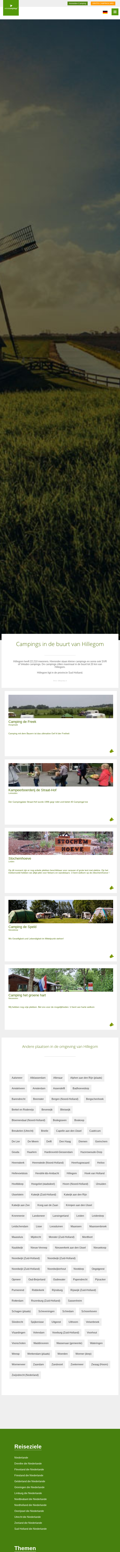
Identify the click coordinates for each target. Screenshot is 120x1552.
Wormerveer (18, 1364)
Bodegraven (60, 1120)
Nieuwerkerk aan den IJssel (70, 1247)
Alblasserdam (37, 1077)
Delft (49, 1141)
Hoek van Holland (95, 1173)
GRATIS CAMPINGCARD (103, 3)
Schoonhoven (89, 1311)
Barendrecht (18, 1099)
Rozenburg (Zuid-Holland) (45, 1300)
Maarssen (76, 1226)
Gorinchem (101, 1141)
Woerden (63, 1353)
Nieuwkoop (100, 1247)
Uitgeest (56, 1322)
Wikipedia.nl (62, 681)
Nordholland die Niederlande (30, 1505)
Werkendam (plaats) (38, 1353)
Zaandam (38, 1364)
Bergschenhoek (95, 1099)
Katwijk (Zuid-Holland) (43, 1194)
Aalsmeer (17, 1077)
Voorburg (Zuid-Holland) (65, 1332)
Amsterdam (39, 1088)
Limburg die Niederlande (28, 1493)
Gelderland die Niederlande (29, 1481)
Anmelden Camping (77, 3)
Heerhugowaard (80, 1162)
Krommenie (18, 1215)
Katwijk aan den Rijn (75, 1194)
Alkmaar (57, 1077)
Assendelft (59, 1088)
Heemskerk (18, 1162)
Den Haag (65, 1141)
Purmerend (18, 1290)
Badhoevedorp (81, 1088)
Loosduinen (56, 1226)
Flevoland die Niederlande (29, 1469)
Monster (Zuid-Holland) (61, 1237)
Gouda (15, 1152)
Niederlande (21, 1457)
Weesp (16, 1353)
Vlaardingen (18, 1332)
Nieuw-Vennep (39, 1247)
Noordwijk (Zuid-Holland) (26, 1258)
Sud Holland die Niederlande (30, 1528)
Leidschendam (20, 1226)
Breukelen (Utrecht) (22, 1131)
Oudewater (59, 1279)
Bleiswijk (65, 1109)
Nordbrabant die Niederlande (30, 1499)
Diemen (83, 1141)
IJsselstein (17, 1194)
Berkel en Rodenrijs (23, 1109)
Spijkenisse (37, 1322)
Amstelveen (18, 1088)
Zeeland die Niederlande (28, 1523)
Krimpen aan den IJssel (79, 1205)
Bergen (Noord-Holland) (65, 1099)
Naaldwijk (17, 1247)
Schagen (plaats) (21, 1311)
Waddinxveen (41, 1343)
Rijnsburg (57, 1290)
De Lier (16, 1141)
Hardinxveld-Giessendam (58, 1152)
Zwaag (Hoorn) (99, 1364)
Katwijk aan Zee (21, 1205)
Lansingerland (61, 1215)
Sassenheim (75, 1300)
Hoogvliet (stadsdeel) (43, 1184)
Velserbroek (92, 1322)
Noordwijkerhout (57, 1269)
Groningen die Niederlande (29, 1487)
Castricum (95, 1131)
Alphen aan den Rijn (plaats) (86, 1077)
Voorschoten (19, 1343)
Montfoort (87, 1237)
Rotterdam (17, 1300)
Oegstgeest (98, 1269)
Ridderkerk (38, 1290)
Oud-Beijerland (36, 1279)
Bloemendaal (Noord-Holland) (28, 1120)
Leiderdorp (98, 1215)
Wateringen (96, 1343)
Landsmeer (38, 1215)
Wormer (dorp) (83, 1353)
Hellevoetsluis (20, 1173)
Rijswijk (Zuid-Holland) (83, 1290)
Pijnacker (100, 1279)
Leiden (80, 1215)
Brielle (44, 1131)
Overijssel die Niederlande (29, 1511)
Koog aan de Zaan (48, 1205)
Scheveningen (46, 1311)
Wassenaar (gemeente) (69, 1343)
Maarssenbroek (98, 1226)
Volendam (38, 1332)
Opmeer (16, 1279)
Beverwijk (47, 1109)
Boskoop (79, 1120)
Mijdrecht (36, 1237)
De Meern (33, 1141)
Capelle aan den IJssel (69, 1131)
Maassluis (17, 1237)
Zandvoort (57, 1364)
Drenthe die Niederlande (28, 1463)
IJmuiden (101, 1184)
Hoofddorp (17, 1184)
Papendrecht (80, 1279)
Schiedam (68, 1311)
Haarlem (32, 1152)
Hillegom (72, 1173)
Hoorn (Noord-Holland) (75, 1184)
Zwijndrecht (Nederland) (25, 1375)
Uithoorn (73, 1322)
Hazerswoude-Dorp (91, 1152)
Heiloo (101, 1162)
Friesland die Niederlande (28, 1475)
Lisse (39, 1226)
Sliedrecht (17, 1322)
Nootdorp (79, 1269)
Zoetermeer (77, 1364)
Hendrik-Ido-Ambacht (47, 1173)
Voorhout (92, 1332)
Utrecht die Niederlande (27, 1517)
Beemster (38, 1099)
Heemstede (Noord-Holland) (48, 1162)
